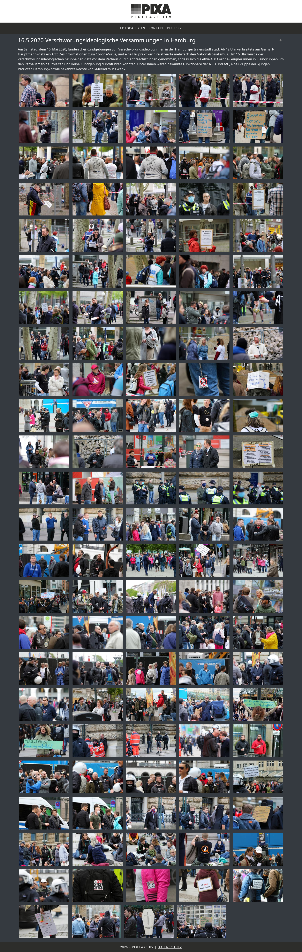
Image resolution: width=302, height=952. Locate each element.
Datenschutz (170, 947)
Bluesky (174, 28)
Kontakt (156, 28)
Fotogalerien (132, 28)
